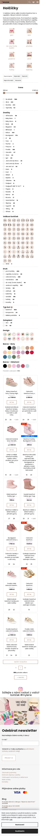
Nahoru (21, 677)
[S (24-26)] (5, 252)
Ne (8, 326)
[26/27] (5, 238)
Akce (9, 102)
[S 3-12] (23, 252)
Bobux (10, 133)
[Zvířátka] (23, 334)
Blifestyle (10, 130)
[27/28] (18, 238)
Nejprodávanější (8, 80)
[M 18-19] (18, 247)
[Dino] (9, 334)
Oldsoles (10, 181)
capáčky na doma (14, 274)
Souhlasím (19, 831)
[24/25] (9, 234)
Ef (8, 138)
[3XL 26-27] (18, 256)
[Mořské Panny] (5, 339)
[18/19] (18, 225)
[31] (18, 243)
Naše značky (6, 780)
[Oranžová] (32, 348)
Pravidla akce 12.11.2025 (11, 806)
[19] (23, 225)
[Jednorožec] (14, 334)
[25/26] (23, 234)
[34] (5, 247)
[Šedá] (14, 348)
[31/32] (23, 243)
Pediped (10, 183)
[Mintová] (9, 357)
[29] (32, 238)
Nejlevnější (17, 76)
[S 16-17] (14, 247)
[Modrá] (5, 357)
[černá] (5, 366)
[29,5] (5, 243)
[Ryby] (9, 339)
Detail (12, 402)
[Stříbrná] (18, 348)
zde (11, 819)
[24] (5, 234)
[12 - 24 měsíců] (27, 220)
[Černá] (9, 348)
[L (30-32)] (14, 252)
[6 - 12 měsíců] (18, 220)
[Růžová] (18, 352)
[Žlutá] (9, 352)
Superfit (10, 206)
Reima (10, 195)
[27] (9, 238)
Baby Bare (10, 118)
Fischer (9, 144)
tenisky (10, 288)
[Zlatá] (23, 348)
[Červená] (32, 352)
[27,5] (14, 238)
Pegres (9, 189)
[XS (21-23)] (32, 247)
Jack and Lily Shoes (14, 164)
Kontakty (5, 782)
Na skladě (11, 99)
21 (28, 519)
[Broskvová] (5, 352)
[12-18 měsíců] (23, 220)
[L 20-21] (23, 247)
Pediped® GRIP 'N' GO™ (15, 186)
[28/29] (27, 238)
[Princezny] (18, 334)
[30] (14, 243)
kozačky (10, 302)
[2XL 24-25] (14, 256)
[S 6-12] (27, 252)
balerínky (10, 294)
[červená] (23, 366)
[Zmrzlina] (18, 339)
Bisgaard (11, 127)
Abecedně (18, 80)
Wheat (9, 212)
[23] (27, 229)
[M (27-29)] (9, 252)
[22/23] (23, 229)
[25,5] (18, 234)
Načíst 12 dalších (20, 662)
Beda (9, 124)
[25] (14, 234)
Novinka (10, 105)
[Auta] (27, 334)
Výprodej (10, 108)
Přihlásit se (9, 758)
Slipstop (10, 203)
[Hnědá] (27, 348)
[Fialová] (23, 352)
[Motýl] (27, 339)
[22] (14, 229)
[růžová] (14, 366)
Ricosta (10, 197)
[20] (27, 225)
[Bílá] (5, 348)
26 (28, 420)
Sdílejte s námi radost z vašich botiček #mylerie (21, 693)
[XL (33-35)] (18, 252)
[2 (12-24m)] (32, 256)
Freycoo (10, 147)
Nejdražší (24, 76)
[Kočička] (32, 339)
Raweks (10, 192)
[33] (32, 243)
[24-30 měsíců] (5, 225)
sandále (10, 297)
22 (14, 610)
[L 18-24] (5, 256)
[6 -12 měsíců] (14, 220)
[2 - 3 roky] (5, 261)
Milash (9, 175)
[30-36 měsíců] (9, 225)
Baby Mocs (11, 121)
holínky (10, 299)
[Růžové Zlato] (14, 352)
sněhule (10, 291)
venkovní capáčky (14, 285)
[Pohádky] (23, 339)
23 (6, 420)
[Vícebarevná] (18, 357)
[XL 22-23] (9, 256)
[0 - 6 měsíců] (5, 220)
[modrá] (27, 366)
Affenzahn (11, 116)
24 (10, 420)
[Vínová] (27, 352)
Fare (9, 141)
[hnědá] (9, 366)
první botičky (12, 271)
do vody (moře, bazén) (16, 283)
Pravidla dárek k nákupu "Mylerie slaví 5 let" (18, 802)
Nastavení (19, 825)
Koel (8, 172)
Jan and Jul (11, 166)
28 (14, 519)
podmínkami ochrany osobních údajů (18, 750)
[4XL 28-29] (23, 256)
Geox (9, 155)
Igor (9, 158)
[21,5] (9, 229)
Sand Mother (12, 200)
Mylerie (9, 178)
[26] (27, 234)
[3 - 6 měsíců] (9, 220)
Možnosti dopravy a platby (11, 775)
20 (10, 475)
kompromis (11, 312)
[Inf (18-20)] (27, 247)
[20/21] (32, 225)
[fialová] (18, 366)
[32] (27, 243)
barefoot (11, 310)
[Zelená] (14, 357)
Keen (9, 169)
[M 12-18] (32, 252)
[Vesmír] (5, 334)
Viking (9, 209)
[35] (9, 247)
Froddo (10, 149)
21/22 (9, 264)
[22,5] (18, 229)
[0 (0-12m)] (27, 256)
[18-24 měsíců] (32, 220)
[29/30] (9, 243)
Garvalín (10, 152)
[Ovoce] (14, 339)
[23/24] (32, 229)
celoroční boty (13, 277)
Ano (9, 323)
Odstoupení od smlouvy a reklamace (15, 777)
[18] (14, 225)
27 (9, 519)
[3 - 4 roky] (9, 261)
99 (25, 668)
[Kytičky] (32, 334)
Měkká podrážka (13, 315)
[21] (5, 229)
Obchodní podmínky (9, 773)
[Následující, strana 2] (20, 668)
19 (6, 475)
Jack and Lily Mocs (14, 161)
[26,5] (32, 234)
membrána (12, 280)
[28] (23, 238)
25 (31, 564)
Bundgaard (12, 135)
